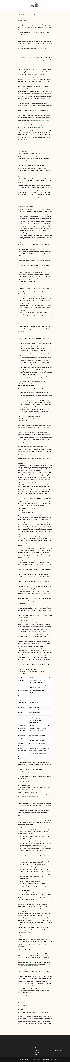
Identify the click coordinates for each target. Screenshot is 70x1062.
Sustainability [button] (37, 1050)
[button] (6, 5)
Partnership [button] (37, 1052)
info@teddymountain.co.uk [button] (55, 1050)
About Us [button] (36, 1054)
